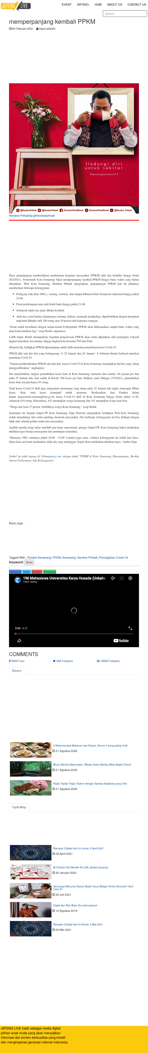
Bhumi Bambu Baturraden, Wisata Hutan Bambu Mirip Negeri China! (92, 764)
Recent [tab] (16, 671)
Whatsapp (49, 572)
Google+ (36, 572)
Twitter (26, 572)
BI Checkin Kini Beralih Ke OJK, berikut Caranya (80, 867)
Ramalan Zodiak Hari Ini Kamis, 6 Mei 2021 (78, 924)
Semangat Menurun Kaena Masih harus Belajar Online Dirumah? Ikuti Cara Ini (93, 887)
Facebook (15, 572)
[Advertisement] (74, 58)
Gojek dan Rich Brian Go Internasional (75, 905)
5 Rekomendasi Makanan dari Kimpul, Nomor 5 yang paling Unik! (90, 745)
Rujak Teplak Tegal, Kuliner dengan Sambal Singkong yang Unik (90, 783)
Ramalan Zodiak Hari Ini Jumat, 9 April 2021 (78, 848)
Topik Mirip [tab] (19, 807)
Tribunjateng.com (51, 456)
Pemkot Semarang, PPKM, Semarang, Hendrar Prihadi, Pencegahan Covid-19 (77, 557)
